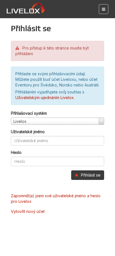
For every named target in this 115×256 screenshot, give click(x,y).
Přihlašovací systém (29, 113)
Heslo (16, 152)
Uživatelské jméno (28, 131)
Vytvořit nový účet (28, 211)
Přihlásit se (90, 175)
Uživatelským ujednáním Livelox (44, 97)
